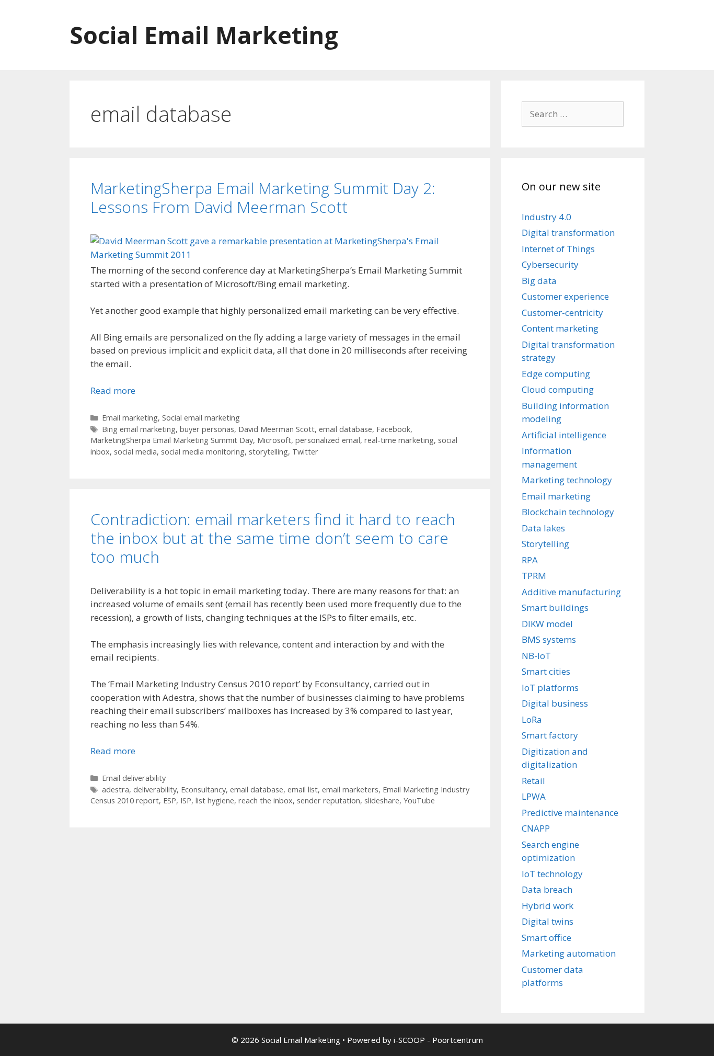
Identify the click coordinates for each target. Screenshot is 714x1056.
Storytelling (545, 544)
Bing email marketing (139, 429)
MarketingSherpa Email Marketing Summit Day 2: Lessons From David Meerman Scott (262, 197)
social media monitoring (203, 452)
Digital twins (547, 921)
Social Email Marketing (204, 35)
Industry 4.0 (546, 217)
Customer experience (565, 296)
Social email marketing (201, 418)
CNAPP (536, 828)
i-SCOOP (409, 1040)
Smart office (546, 938)
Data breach (547, 889)
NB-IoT (536, 656)
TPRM (534, 576)
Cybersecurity (550, 264)
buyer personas (207, 429)
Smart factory (550, 735)
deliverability (155, 789)
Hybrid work (547, 906)
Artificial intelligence (564, 435)
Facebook (393, 429)
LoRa (532, 719)
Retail (533, 781)
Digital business (555, 703)
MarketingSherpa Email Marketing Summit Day (171, 440)
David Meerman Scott (276, 429)
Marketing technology (567, 480)
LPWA (534, 796)
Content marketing (560, 328)
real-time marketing (399, 440)
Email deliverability (134, 778)
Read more (112, 390)
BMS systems (549, 639)
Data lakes (543, 528)
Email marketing (130, 418)
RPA (530, 560)
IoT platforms (550, 688)
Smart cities (546, 671)
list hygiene (214, 800)
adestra (115, 789)
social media (135, 452)
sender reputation (328, 800)
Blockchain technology (568, 512)
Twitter (305, 452)
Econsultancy (203, 789)
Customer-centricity (562, 312)
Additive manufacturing (571, 592)
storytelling (268, 452)
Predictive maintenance (570, 813)
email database (345, 429)
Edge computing (556, 374)
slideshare (381, 800)
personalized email (327, 440)
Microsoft (274, 440)
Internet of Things (558, 249)
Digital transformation (568, 232)
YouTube (419, 800)
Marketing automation (569, 953)
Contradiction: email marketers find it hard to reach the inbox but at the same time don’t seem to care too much (272, 537)
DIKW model (547, 624)
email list (302, 789)
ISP (185, 800)
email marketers (350, 789)
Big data (539, 281)
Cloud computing (558, 389)
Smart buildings (555, 607)
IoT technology (552, 874)
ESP (169, 800)
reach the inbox (265, 800)
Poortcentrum (457, 1040)
